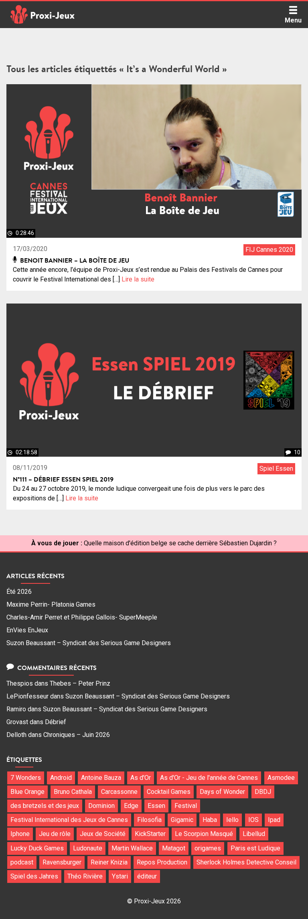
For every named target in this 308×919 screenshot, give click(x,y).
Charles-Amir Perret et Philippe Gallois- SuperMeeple (81, 617)
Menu (293, 20)
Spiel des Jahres (34, 876)
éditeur (147, 876)
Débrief (55, 722)
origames (208, 848)
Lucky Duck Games (37, 848)
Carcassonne (119, 792)
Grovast (17, 722)
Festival (185, 806)
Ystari (120, 876)
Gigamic (182, 820)
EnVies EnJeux (27, 630)
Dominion (101, 806)
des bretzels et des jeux (44, 806)
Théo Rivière (85, 876)
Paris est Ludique (255, 848)
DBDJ (263, 792)
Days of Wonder (222, 792)
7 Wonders (25, 777)
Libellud (254, 834)
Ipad (274, 820)
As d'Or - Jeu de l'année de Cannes (209, 777)
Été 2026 (19, 591)
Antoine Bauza (101, 777)
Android (61, 777)
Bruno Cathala (73, 792)
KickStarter (150, 834)
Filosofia (149, 820)
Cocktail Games (168, 792)
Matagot (173, 848)
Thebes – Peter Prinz (80, 683)
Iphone (20, 834)
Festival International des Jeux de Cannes (69, 820)
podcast (21, 862)
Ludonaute (87, 848)
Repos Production (162, 862)
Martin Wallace (132, 848)
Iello (232, 820)
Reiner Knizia (109, 862)
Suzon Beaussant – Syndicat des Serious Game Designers (88, 643)
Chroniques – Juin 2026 (76, 735)
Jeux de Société (103, 834)
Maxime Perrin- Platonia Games (50, 604)
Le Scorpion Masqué (204, 834)
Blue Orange (27, 792)
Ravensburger (62, 862)
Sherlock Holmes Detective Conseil (246, 862)
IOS (253, 820)
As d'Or (140, 777)
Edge (131, 806)
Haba (210, 820)
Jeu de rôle (55, 834)
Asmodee (281, 777)
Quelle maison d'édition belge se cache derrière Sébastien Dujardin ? (180, 543)
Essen (156, 806)
